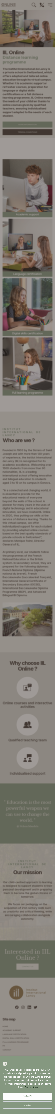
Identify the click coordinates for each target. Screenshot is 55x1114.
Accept (27, 1096)
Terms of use (31, 1087)
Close (27, 1105)
